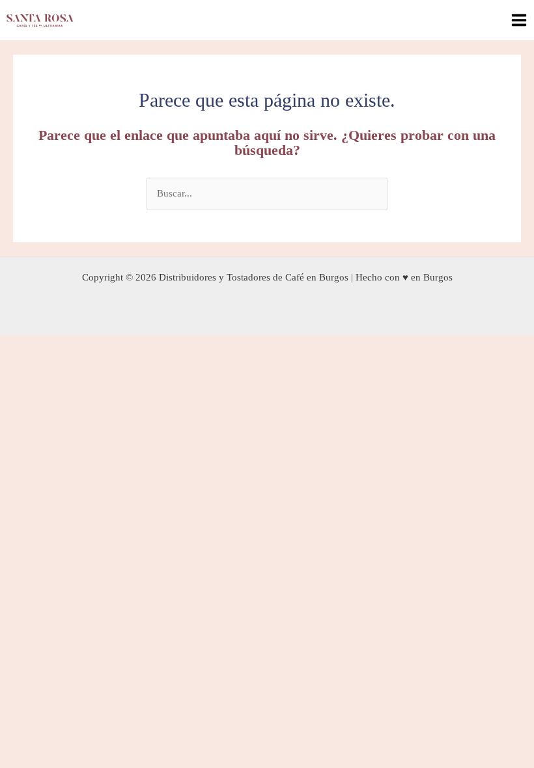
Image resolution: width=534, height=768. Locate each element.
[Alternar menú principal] (519, 20)
